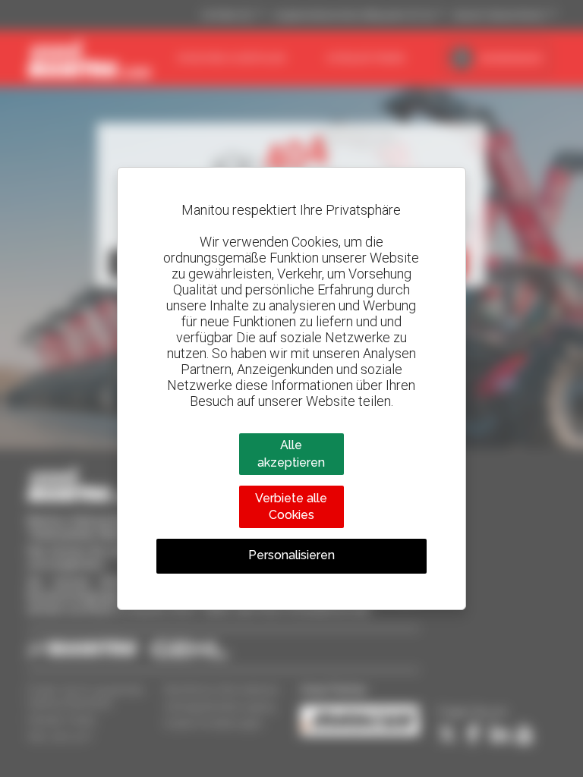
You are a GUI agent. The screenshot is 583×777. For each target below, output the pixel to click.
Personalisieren (291, 555)
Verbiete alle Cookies (291, 506)
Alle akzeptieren (291, 453)
